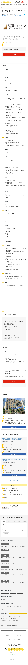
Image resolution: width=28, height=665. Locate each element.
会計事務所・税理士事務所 (11, 618)
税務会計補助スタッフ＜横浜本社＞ (8, 441)
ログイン (19, 2)
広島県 (13, 574)
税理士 (2, 593)
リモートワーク (4, 616)
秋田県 (16, 546)
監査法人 (11, 599)
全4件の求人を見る (13, 480)
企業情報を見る (14, 427)
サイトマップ (19, 635)
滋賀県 (2, 569)
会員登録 (22, 2)
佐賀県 (5, 582)
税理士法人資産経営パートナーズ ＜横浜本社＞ (12, 15)
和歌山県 (20, 569)
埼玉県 (6, 530)
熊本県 (13, 582)
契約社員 (9, 606)
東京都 (22, 530)
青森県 (5, 546)
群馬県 (22, 527)
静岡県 (5, 563)
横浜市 (19, 4)
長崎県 (9, 582)
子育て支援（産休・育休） (6, 620)
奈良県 (16, 569)
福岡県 (2, 582)
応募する (14, 54)
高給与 (20, 622)
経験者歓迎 (8, 625)
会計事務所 (3, 599)
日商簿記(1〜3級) (20, 593)
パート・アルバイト (18, 606)
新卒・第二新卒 (16, 620)
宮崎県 (20, 582)
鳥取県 (2, 574)
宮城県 (13, 546)
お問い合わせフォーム (14, 654)
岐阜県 (2, 563)
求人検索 (16, 2)
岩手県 (9, 546)
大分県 (16, 582)
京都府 (5, 569)
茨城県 (6, 527)
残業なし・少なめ (4, 622)
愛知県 (9, 563)
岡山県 (9, 574)
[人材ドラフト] (6, 2)
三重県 (13, 563)
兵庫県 (13, 569)
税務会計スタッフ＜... (14, 505)
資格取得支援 (14, 625)
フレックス (19, 616)
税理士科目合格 (13, 593)
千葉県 (14, 530)
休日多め (3, 618)
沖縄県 (2, 584)
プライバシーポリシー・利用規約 (13, 639)
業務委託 (3, 609)
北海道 (2, 546)
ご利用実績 (7, 635)
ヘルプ (7, 631)
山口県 (16, 574)
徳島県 (20, 574)
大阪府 (9, 569)
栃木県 (14, 527)
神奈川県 (15, 4)
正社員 (3, 606)
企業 (8, 599)
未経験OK (3, 625)
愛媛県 (2, 577)
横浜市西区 (23, 4)
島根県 (5, 574)
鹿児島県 (23, 582)
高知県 (5, 577)
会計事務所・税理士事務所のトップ (7, 4)
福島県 (23, 546)
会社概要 (20, 631)
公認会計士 (6, 593)
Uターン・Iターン (12, 616)
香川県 (23, 574)
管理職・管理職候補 (13, 622)
